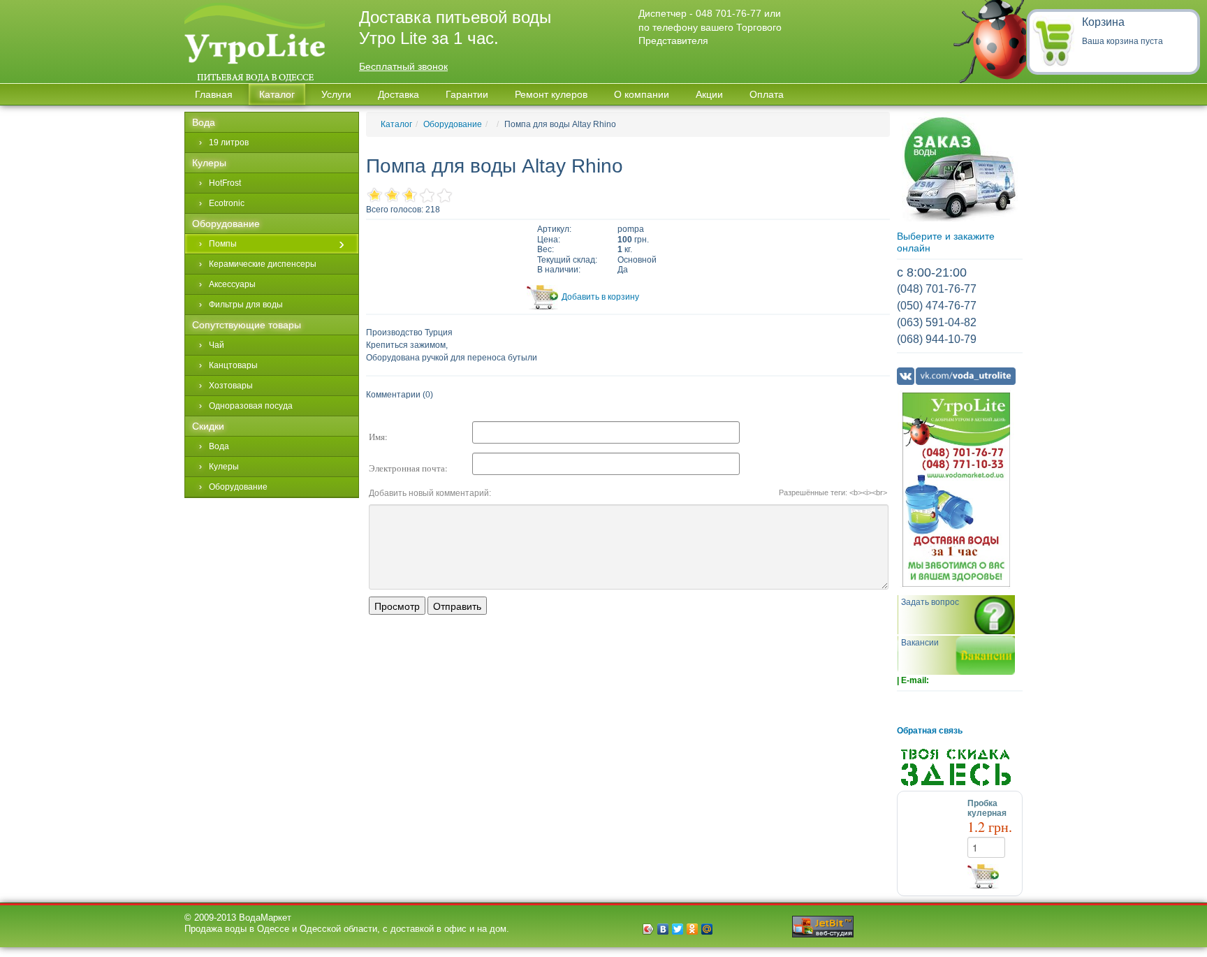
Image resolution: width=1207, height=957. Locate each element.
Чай (216, 345)
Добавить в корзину (600, 297)
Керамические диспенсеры (262, 264)
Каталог (396, 124)
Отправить (457, 606)
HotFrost (225, 183)
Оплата (766, 94)
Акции (709, 94)
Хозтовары (231, 385)
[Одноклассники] (692, 929)
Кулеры (209, 162)
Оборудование (452, 124)
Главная (214, 94)
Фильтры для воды (246, 304)
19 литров (229, 142)
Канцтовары (233, 365)
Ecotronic (226, 203)
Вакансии (920, 643)
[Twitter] (678, 929)
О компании (641, 94)
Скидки (208, 426)
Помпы (223, 244)
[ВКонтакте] (663, 929)
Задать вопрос (930, 602)
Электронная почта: (408, 468)
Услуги (336, 94)
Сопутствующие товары (246, 324)
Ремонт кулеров (551, 94)
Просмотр (397, 606)
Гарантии (467, 94)
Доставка (398, 94)
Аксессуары (232, 284)
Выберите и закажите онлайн (946, 242)
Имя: (378, 436)
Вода (203, 122)
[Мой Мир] (707, 929)
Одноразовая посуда (251, 406)
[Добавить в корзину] (994, 876)
